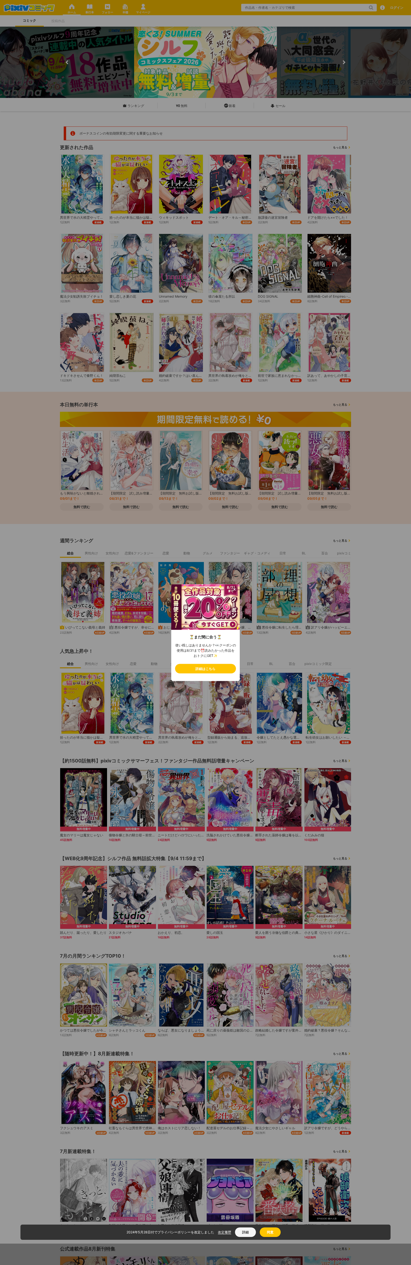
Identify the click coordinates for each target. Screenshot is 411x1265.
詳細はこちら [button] (205, 668)
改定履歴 (224, 1232)
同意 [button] (270, 1232)
